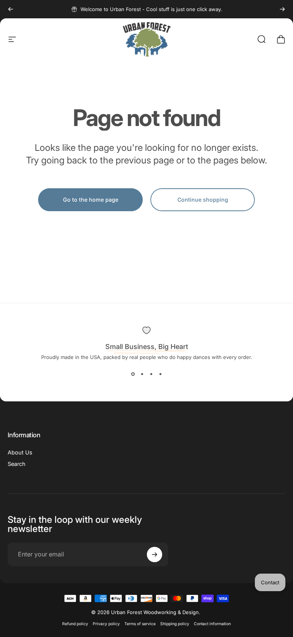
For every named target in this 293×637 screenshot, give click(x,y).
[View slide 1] (132, 373)
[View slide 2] (141, 373)
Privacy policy (106, 623)
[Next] (282, 9)
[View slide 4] (160, 373)
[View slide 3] (151, 373)
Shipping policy (174, 623)
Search (17, 464)
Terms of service (140, 623)
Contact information (212, 623)
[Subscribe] (154, 554)
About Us (20, 452)
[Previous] (10, 9)
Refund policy (75, 623)
